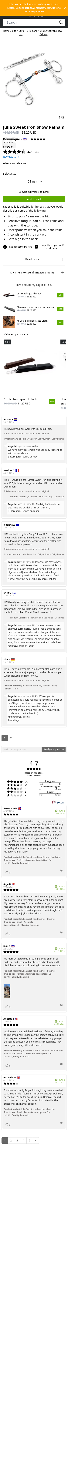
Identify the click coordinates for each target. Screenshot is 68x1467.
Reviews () (11, 156)
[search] (32, 22)
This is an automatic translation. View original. (26, 433)
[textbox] (22, 749)
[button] (34, 8)
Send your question (53, 749)
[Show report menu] (61, 871)
